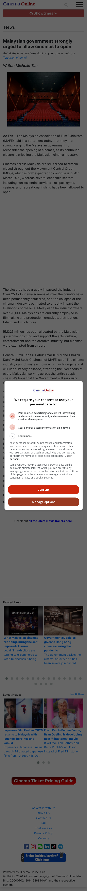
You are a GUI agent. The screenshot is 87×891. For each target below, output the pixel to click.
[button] (44, 436)
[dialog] (43, 445)
